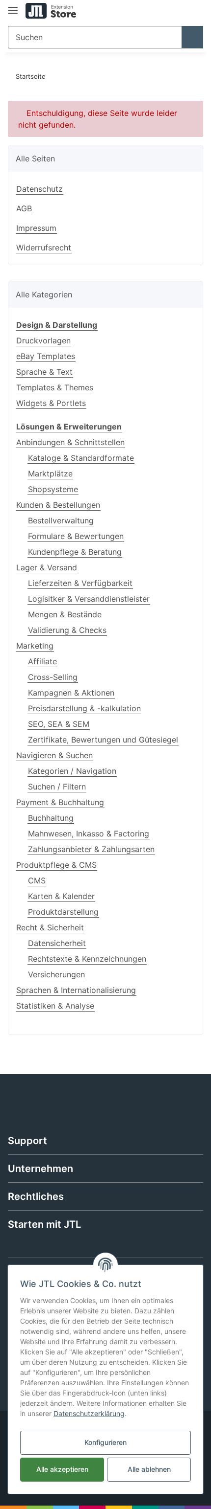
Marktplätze (50, 473)
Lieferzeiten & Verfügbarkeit (80, 583)
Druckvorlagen (43, 340)
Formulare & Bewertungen (76, 536)
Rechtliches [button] (36, 1196)
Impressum (36, 228)
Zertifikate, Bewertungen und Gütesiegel (103, 739)
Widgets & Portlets (51, 403)
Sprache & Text (44, 372)
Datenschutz (39, 189)
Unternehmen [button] (40, 1168)
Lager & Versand (46, 567)
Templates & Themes (54, 387)
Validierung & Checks (67, 630)
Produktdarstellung (63, 912)
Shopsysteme (53, 489)
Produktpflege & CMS (56, 865)
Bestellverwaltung (61, 520)
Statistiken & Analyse (55, 1006)
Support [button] (27, 1141)
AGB (24, 208)
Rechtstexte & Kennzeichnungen (87, 959)
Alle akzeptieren (62, 1469)
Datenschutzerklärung (89, 1413)
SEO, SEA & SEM (58, 724)
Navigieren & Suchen (54, 755)
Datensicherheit (57, 943)
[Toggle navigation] (13, 6)
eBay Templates (45, 356)
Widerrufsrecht (43, 247)
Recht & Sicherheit (50, 927)
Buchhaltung (51, 818)
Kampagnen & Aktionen (71, 693)
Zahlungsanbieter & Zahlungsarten (91, 849)
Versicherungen (56, 974)
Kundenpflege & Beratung (75, 552)
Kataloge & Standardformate (81, 458)
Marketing (34, 646)
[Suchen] (192, 37)
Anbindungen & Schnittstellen (70, 442)
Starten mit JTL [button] (44, 1224)
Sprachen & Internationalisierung (76, 990)
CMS (37, 880)
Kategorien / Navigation (72, 771)
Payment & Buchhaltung (60, 802)
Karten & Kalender (61, 896)
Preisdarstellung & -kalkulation (84, 708)
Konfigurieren (105, 1442)
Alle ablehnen (149, 1469)
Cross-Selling (53, 677)
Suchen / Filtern (57, 786)
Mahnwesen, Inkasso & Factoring (88, 833)
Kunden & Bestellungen (58, 505)
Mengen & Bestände (65, 614)
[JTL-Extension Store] (51, 11)
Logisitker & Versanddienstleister (89, 599)
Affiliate (42, 661)
